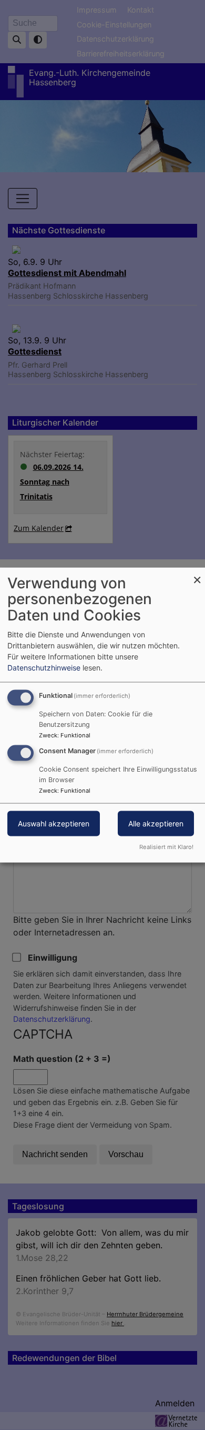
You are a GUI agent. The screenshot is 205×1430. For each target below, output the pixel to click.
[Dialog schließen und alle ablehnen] (197, 573)
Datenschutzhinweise (43, 667)
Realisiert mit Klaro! (166, 847)
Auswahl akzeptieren (53, 823)
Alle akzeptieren (155, 823)
